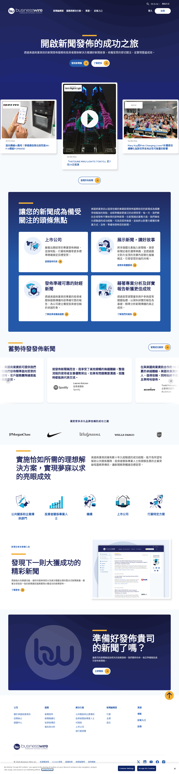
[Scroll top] (169, 695)
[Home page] (25, 11)
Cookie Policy (47, 769)
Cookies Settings (126, 768)
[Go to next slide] (170, 381)
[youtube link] (151, 762)
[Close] (175, 768)
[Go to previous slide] (8, 381)
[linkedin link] (144, 762)
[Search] (148, 4)
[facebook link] (157, 762)
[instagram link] (163, 762)
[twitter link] (138, 761)
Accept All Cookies (147, 768)
